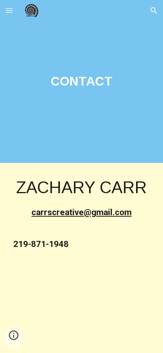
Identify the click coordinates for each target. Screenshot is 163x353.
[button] (9, 10)
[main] (81, 81)
